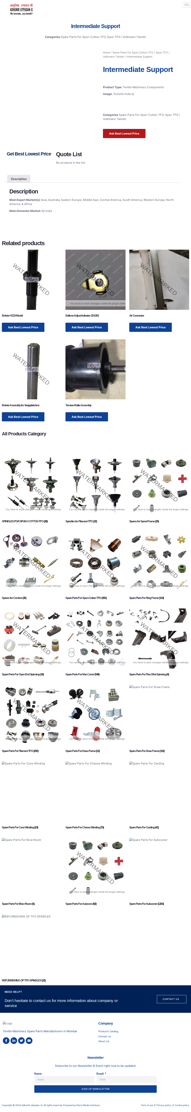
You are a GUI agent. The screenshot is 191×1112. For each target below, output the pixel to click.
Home (106, 52)
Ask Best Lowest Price (124, 133)
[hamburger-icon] (187, 4)
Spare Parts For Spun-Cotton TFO (83, 37)
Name (38, 1073)
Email (100, 1073)
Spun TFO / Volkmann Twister (126, 37)
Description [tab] (19, 179)
